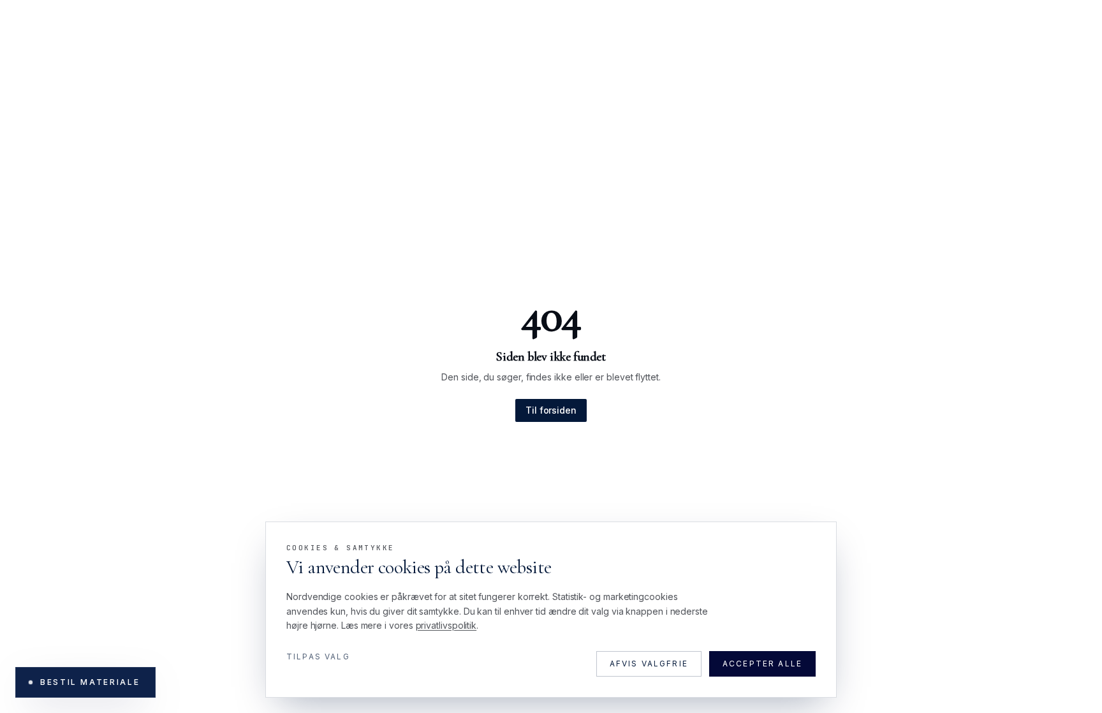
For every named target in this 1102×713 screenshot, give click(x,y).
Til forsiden (551, 410)
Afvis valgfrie (649, 663)
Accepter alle (762, 663)
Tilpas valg (318, 656)
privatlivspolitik (446, 625)
